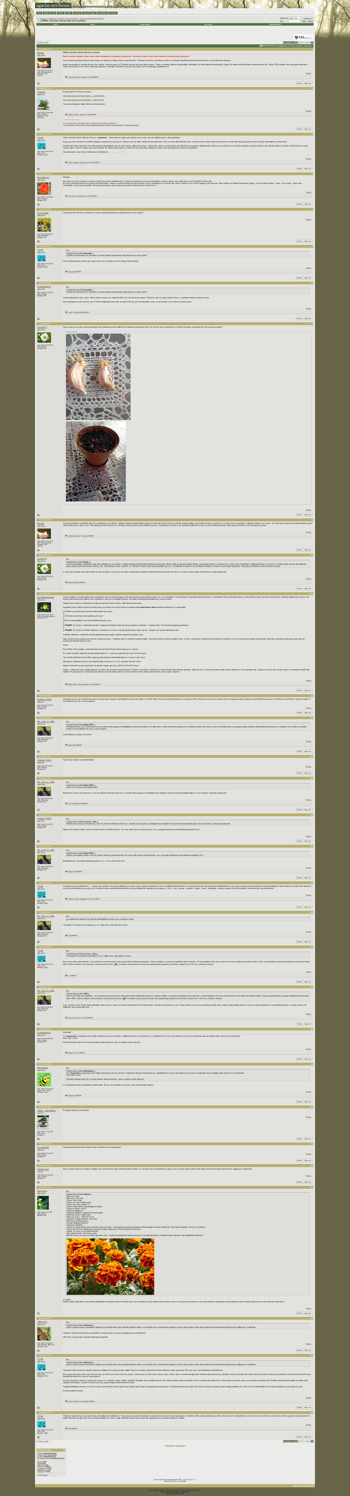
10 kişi (91, 162)
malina (41, 92)
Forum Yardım (145, 24)
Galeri (68, 13)
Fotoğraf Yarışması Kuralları (114, 125)
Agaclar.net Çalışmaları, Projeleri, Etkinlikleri (63, 18)
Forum (60, 13)
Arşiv (304, 1486)
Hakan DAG (44, 699)
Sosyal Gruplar (89, 13)
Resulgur (77, 536)
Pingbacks (40, 1470)
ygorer (70, 312)
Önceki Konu (170, 1445)
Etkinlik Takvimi (275, 24)
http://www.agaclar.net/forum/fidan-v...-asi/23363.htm (84, 96)
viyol (69, 196)
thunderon (43, 177)
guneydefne (85, 1401)
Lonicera (71, 77)
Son (308, 42)
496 (304, 37)
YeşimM (82, 114)
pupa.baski (81, 196)
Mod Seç (308, 46)
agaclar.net (43, 18)
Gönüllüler (103, 13)
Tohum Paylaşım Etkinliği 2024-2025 (91, 18)
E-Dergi (77, 13)
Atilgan (70, 684)
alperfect (77, 77)
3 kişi (89, 114)
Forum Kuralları (69, 125)
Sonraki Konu (180, 1445)
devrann (42, 1191)
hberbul (83, 77)
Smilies (39, 1463)
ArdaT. (76, 114)
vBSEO (183, 1492)
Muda (40, 53)
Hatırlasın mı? (308, 18)
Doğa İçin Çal (49, 13)
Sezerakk (43, 213)
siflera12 (42, 1322)
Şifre (281, 21)
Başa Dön (310, 1486)
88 (43, 117)
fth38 (69, 1428)
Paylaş (308, 73)
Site (39, 13)
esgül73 (42, 327)
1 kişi (85, 1017)
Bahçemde (67, 142)
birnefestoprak (45, 597)
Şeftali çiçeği (79, 312)
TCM (40, 138)
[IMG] (39, 1465)
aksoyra (85, 536)
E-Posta (113, 13)
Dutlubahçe (44, 286)
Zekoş (70, 162)
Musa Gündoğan (73, 582)
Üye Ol (55, 24)
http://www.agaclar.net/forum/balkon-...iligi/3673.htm (83, 100)
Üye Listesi (208, 24)
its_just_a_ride (45, 721)
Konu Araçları (296, 46)
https (311, 21)
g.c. (69, 975)
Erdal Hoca (83, 162)
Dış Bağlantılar (282, 46)
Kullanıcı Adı (284, 18)
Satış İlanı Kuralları (132, 125)
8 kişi (93, 684)
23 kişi (90, 77)
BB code (40, 1461)
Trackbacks (41, 1468)
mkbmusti (43, 1169)
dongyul (74, 196)
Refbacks (40, 1471)
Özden (77, 899)
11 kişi (92, 899)
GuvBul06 (43, 1147)
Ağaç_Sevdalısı (46, 1110)
